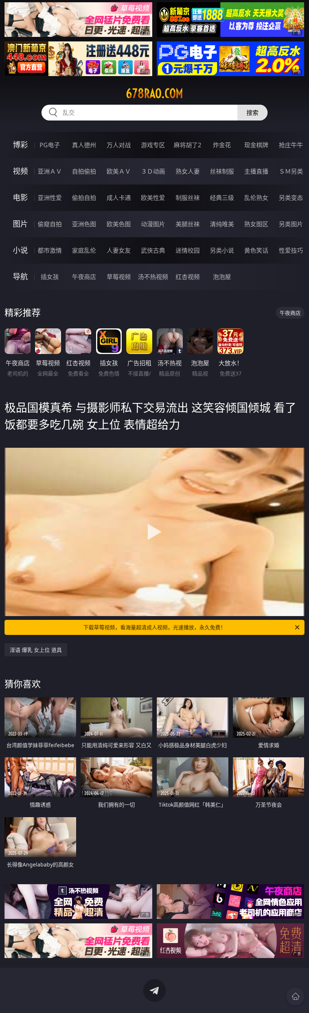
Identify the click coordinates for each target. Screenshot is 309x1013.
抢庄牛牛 (291, 145)
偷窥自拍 (50, 224)
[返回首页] (295, 996)
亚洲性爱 (50, 198)
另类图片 (291, 224)
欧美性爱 (153, 198)
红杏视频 (188, 277)
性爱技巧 (291, 250)
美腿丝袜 (188, 224)
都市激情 (50, 250)
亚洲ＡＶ (50, 171)
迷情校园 (188, 250)
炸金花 (222, 145)
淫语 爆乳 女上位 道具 (36, 649)
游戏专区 (153, 145)
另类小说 (222, 250)
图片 (20, 224)
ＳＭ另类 (291, 171)
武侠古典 (153, 250)
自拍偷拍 (84, 171)
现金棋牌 (256, 145)
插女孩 (50, 277)
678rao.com (154, 93)
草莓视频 (119, 277)
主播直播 (256, 171)
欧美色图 (119, 224)
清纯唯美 (222, 224)
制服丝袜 (188, 198)
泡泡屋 (222, 277)
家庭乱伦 (84, 250)
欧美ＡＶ (119, 171)
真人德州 (84, 145)
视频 (20, 171)
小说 (20, 250)
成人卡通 (119, 198)
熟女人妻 (188, 171)
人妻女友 (119, 250)
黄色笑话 (256, 250)
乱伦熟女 (256, 198)
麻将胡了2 (187, 145)
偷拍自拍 (84, 198)
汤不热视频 (153, 277)
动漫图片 (153, 224)
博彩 (20, 145)
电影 (20, 197)
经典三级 (222, 198)
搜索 (252, 112)
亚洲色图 (84, 224)
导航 (20, 277)
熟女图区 (256, 224)
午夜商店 (84, 277)
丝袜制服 (222, 171)
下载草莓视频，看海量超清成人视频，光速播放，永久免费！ (154, 627)
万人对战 (119, 145)
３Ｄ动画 (153, 171)
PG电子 (50, 145)
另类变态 (291, 198)
